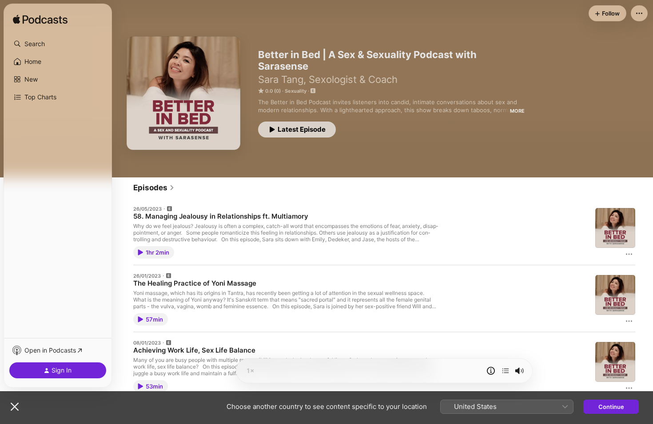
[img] (40, 20)
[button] (58, 43)
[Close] (15, 407)
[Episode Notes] (491, 371)
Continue (611, 406)
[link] (154, 187)
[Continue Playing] (505, 371)
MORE (517, 111)
